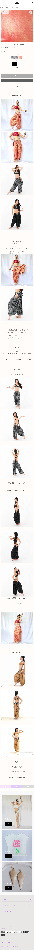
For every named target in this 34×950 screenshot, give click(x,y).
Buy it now (17, 80)
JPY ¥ (9, 928)
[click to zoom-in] (30, 12)
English (4, 928)
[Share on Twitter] (16, 786)
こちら (23, 483)
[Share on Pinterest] (28, 786)
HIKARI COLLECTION (17, 777)
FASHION (8, 7)
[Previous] (3, 12)
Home (1, 7)
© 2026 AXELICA (5, 946)
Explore (8, 823)
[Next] (7, 12)
